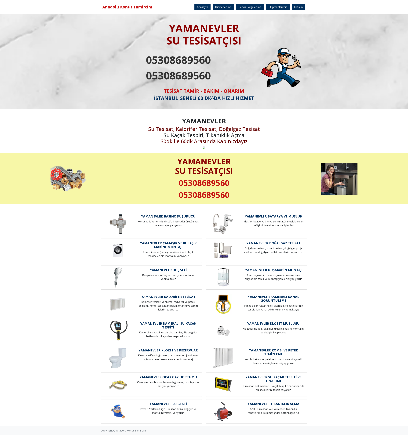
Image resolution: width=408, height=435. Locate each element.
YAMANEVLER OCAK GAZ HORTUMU (168, 377)
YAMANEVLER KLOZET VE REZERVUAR (168, 350)
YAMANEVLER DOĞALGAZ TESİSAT (273, 243)
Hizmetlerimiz (223, 7)
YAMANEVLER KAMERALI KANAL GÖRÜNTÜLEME (273, 299)
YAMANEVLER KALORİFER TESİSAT (168, 297)
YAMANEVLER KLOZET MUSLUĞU (273, 323)
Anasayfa (202, 7)
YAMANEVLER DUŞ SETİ (168, 270)
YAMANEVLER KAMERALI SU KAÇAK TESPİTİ (168, 325)
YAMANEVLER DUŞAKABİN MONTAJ (273, 270)
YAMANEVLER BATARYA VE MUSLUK (273, 216)
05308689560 (178, 60)
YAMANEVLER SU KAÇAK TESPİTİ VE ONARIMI (273, 379)
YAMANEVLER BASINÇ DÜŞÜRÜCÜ (168, 216)
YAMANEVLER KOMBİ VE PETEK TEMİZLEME (273, 352)
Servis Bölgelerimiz (250, 7)
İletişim (298, 7)
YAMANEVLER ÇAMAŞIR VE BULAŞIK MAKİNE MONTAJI (168, 245)
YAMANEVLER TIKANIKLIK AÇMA (273, 404)
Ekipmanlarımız (278, 7)
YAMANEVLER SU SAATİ (168, 404)
